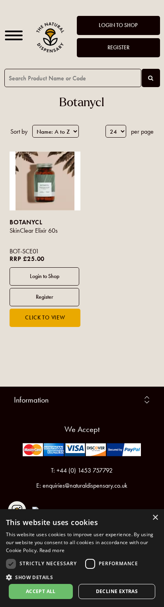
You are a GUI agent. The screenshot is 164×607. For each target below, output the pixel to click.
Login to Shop (118, 25)
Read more (52, 550)
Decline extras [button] (117, 591)
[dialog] (82, 558)
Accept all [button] (41, 591)
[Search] (151, 78)
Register (118, 47)
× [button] (155, 518)
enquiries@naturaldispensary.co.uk (85, 485)
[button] (82, 577)
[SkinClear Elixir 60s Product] (45, 181)
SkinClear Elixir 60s (34, 230)
